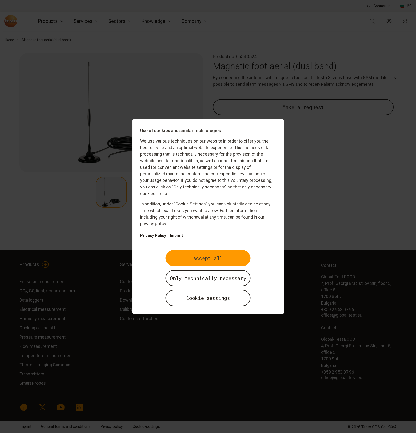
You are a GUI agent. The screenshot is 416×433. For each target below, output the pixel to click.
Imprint (176, 235)
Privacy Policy (153, 235)
